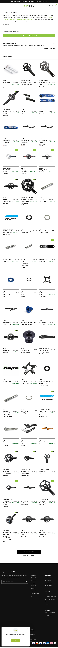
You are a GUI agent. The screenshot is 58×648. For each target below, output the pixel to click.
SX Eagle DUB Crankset (43, 170)
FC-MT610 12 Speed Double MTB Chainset (25, 473)
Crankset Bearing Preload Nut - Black (26, 231)
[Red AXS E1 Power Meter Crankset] (47, 520)
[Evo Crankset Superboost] (47, 430)
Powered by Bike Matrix (49, 48)
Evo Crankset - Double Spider (25, 443)
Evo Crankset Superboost (43, 442)
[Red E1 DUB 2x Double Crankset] (29, 520)
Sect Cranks (6, 82)
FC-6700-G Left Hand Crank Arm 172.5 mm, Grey (43, 413)
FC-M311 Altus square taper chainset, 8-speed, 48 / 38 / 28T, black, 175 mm (7, 537)
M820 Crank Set (42, 472)
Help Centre (48, 593)
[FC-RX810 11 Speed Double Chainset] (11, 459)
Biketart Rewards (35, 593)
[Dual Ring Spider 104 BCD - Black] (47, 281)
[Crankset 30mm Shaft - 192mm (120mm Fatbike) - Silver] (11, 399)
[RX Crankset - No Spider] (47, 310)
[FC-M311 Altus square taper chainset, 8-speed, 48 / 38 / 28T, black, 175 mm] (11, 520)
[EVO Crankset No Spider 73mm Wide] (29, 489)
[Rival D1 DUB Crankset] (11, 338)
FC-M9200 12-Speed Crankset (7, 113)
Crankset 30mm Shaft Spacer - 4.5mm (25, 294)
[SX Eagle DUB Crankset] (47, 158)
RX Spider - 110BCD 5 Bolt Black (25, 383)
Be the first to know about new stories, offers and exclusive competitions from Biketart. (14, 576)
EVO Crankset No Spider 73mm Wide (25, 502)
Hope (10, 19)
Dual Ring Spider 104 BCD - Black (42, 294)
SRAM (50, 17)
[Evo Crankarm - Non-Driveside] (11, 430)
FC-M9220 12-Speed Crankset (43, 84)
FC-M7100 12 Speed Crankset (6, 171)
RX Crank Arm (7, 381)
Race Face (23, 19)
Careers (33, 583)
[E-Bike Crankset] (47, 99)
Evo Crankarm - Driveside (7, 141)
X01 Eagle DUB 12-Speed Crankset (25, 171)
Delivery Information (50, 599)
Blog (32, 596)
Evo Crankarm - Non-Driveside (7, 443)
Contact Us (34, 577)
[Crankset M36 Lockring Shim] (29, 399)
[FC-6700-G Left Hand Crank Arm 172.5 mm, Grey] (47, 399)
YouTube (49, 585)
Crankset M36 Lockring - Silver (43, 231)
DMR (14, 19)
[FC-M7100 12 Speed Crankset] (11, 158)
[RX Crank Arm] (11, 369)
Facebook (49, 577)
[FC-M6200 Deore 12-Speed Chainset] (29, 70)
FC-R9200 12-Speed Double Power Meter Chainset (25, 202)
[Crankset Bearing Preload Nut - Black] (29, 219)
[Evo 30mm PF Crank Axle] (11, 248)
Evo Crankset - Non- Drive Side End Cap (26, 323)
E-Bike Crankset (41, 112)
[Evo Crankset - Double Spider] (29, 430)
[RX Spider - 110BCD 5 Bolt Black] (29, 369)
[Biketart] (29, 5)
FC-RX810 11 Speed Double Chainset (7, 473)
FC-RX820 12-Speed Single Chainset (43, 502)
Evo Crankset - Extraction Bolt (25, 351)
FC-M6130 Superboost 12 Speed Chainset (7, 503)
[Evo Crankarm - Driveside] (11, 128)
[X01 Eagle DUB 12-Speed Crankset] (29, 158)
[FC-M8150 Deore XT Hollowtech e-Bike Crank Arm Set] (47, 338)
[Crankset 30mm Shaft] (47, 187)
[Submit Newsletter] (26, 581)
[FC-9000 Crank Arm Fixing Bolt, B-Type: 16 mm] (11, 219)
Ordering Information (50, 596)
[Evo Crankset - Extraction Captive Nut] (11, 281)
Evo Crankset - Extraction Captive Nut (8, 294)
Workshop (33, 585)
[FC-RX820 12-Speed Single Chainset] (47, 489)
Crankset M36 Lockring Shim (25, 412)
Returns (47, 601)
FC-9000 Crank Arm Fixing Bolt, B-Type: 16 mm (7, 232)
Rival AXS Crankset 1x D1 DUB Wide (7, 201)
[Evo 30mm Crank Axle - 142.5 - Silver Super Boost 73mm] (29, 248)
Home (4, 31)
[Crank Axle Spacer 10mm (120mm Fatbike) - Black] (47, 369)
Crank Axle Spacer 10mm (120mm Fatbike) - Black (44, 383)
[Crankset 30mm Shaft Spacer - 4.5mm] (29, 281)
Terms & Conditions (50, 612)
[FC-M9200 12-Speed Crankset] (11, 99)
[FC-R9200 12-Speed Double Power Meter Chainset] (29, 187)
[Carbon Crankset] (29, 99)
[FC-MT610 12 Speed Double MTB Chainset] (29, 459)
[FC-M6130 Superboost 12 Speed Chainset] (11, 489)
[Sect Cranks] (11, 70)
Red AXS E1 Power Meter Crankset (43, 534)
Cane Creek (30, 19)
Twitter (49, 580)
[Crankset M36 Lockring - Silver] (47, 219)
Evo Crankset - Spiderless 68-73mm (43, 142)
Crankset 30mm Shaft (42, 200)
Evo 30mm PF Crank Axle (7, 260)
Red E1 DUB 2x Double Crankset (25, 534)
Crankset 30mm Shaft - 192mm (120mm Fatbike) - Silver (7, 413)
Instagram (49, 583)
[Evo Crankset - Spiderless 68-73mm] (47, 128)
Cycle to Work (34, 591)
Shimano (5, 19)
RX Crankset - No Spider (43, 323)
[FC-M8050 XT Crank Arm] (47, 248)
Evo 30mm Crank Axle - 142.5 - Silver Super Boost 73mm (24, 263)
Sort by (5, 56)
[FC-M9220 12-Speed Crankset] (47, 70)
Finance (33, 588)
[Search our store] (52, 6)
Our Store (47, 604)
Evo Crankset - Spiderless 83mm (25, 142)
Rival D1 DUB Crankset (6, 351)
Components (9, 31)
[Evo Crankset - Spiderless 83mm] (29, 128)
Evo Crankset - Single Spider (7, 323)
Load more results (29, 551)
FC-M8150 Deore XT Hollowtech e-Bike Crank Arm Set (44, 353)
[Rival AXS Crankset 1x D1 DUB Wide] (11, 187)
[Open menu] (2, 6)
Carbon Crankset (23, 112)
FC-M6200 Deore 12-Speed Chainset (26, 83)
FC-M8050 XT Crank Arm (43, 260)
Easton (18, 19)
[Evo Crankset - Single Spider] (11, 310)
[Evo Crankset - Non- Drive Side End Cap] (29, 310)
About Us (33, 580)
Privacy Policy (48, 615)
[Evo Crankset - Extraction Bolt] (29, 338)
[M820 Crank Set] (47, 459)
